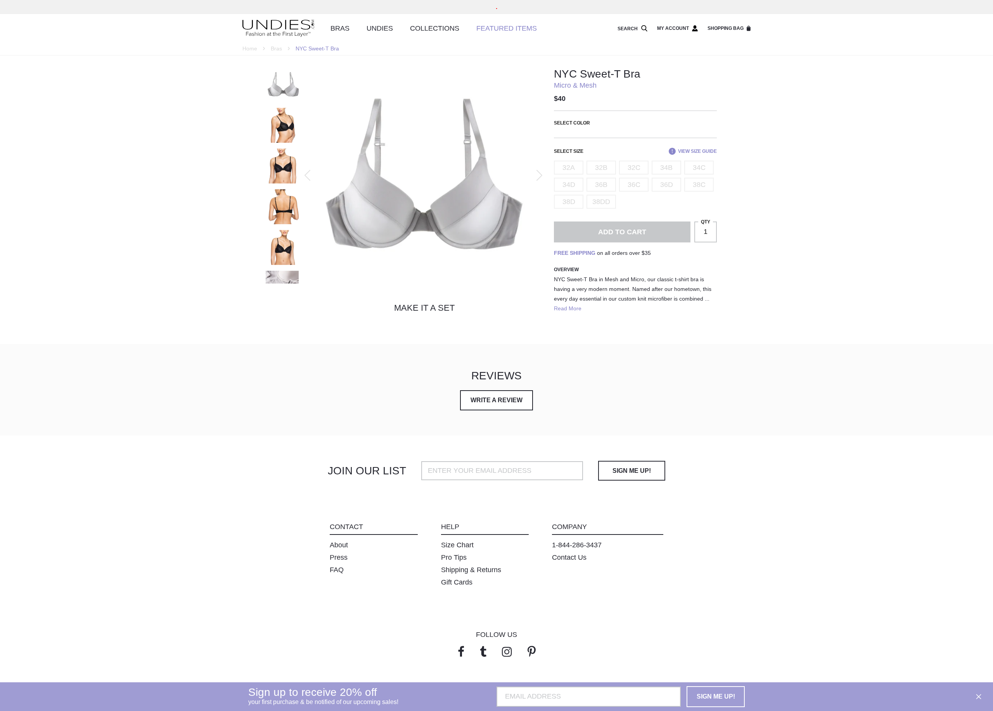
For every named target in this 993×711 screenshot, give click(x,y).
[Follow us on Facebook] (461, 652)
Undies (380, 28)
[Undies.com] (278, 28)
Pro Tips (454, 557)
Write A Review (496, 400)
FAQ (337, 569)
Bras (339, 28)
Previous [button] (307, 175)
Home (249, 48)
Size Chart (457, 544)
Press (339, 557)
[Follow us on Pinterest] (531, 652)
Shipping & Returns (471, 569)
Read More (567, 308)
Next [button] (539, 175)
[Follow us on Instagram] (507, 652)
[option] (422, 175)
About (339, 544)
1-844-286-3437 (577, 544)
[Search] (642, 28)
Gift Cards (456, 582)
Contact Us (569, 557)
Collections (434, 28)
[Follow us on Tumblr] (483, 652)
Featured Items (506, 28)
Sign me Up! (631, 470)
